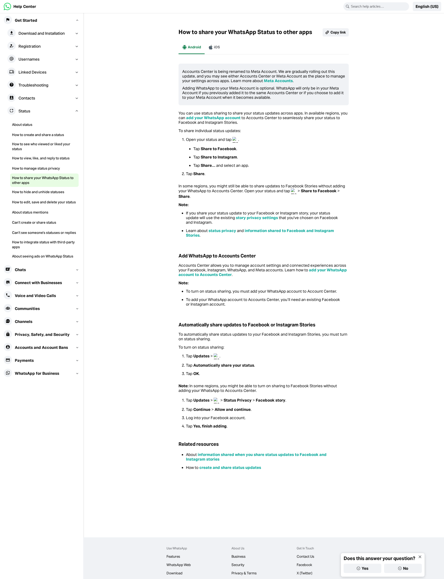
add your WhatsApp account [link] (213, 117)
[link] (20, 6)
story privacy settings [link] (257, 217)
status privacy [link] (222, 230)
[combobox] (379, 6)
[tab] (192, 47)
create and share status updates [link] (230, 467)
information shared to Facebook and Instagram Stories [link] (260, 233)
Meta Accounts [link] (278, 80)
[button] (427, 6)
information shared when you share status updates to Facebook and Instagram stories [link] (256, 457)
